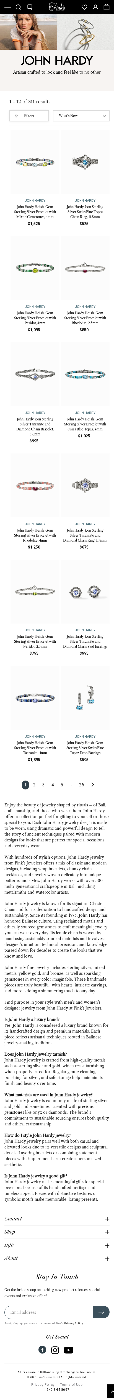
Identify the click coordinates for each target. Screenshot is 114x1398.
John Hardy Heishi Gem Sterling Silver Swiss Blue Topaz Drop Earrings (85, 748)
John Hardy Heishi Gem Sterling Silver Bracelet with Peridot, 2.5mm (35, 641)
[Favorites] (84, 7)
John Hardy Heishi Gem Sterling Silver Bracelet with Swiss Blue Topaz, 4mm (85, 424)
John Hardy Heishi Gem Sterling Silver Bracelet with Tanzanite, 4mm (35, 748)
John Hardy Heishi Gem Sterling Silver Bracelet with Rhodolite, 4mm (35, 535)
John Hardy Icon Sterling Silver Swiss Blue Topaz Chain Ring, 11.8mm (85, 212)
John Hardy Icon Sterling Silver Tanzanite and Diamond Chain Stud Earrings (85, 641)
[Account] (95, 7)
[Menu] (7, 7)
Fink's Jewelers (48, 1377)
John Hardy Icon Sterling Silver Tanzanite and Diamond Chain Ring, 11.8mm (85, 535)
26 (81, 785)
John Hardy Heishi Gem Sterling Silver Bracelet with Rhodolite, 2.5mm (85, 318)
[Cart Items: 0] (106, 7)
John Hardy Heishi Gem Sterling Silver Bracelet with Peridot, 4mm (35, 318)
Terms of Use (71, 1385)
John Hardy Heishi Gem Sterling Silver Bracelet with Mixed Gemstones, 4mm (35, 212)
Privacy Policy (73, 1323)
